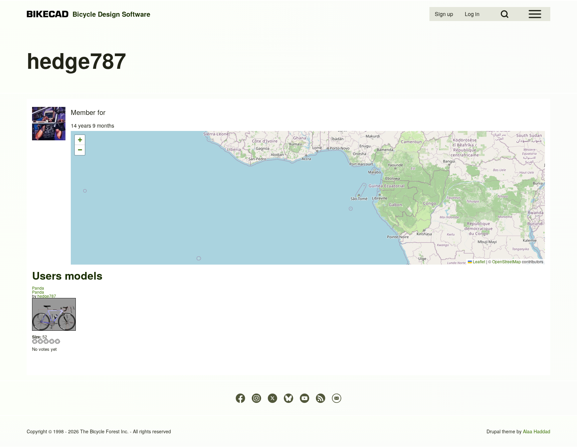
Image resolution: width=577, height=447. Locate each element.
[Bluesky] (288, 398)
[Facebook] (240, 398)
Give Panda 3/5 (46, 341)
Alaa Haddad (536, 431)
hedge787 (46, 296)
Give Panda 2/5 (40, 341)
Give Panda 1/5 (35, 341)
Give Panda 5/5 (57, 341)
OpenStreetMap (506, 261)
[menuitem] (444, 14)
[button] (80, 140)
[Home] (47, 14)
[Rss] (320, 398)
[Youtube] (304, 398)
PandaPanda (38, 290)
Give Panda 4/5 (52, 341)
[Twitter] (272, 398)
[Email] (336, 398)
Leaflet (478, 261)
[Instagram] (256, 398)
